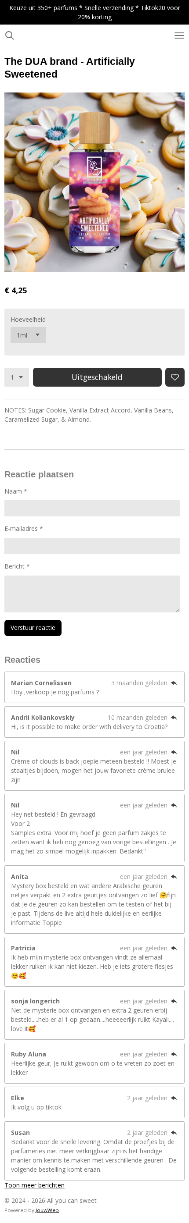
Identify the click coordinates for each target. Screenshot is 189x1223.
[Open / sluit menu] (179, 35)
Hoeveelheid (28, 319)
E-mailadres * (23, 528)
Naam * (15, 491)
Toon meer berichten (34, 1185)
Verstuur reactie (33, 627)
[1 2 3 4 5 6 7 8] (16, 377)
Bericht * (17, 566)
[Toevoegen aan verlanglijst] (175, 377)
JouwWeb (47, 1210)
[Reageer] (173, 683)
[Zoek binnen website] (9, 35)
